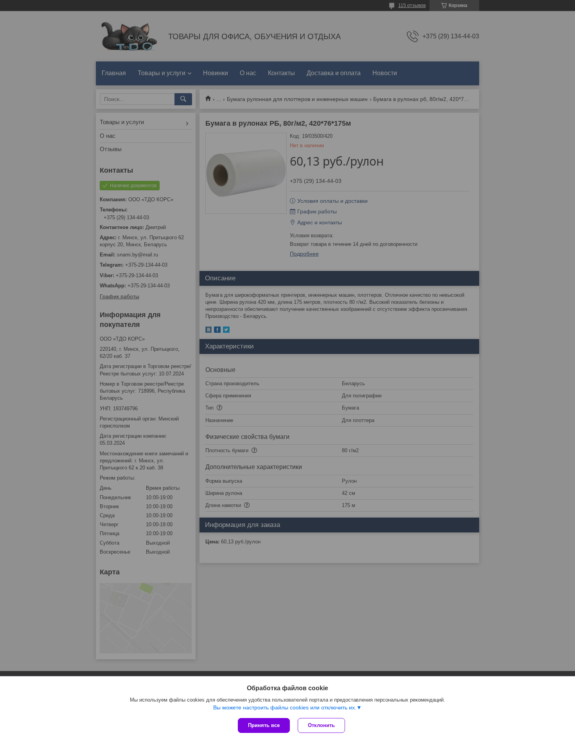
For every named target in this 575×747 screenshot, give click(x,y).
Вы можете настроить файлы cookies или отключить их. (284, 707)
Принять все (264, 725)
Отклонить (321, 725)
